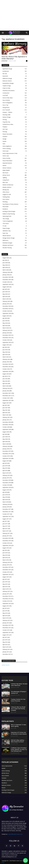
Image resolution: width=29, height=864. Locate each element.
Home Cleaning (7, 148)
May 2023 (5, 352)
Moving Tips (6, 189)
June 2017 (5, 523)
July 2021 (5, 405)
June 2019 (5, 465)
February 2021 (6, 417)
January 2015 (6, 594)
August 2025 (6, 287)
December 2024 (7, 306)
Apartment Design (7, 69)
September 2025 (7, 284)
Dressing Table (6, 114)
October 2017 (6, 514)
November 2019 (7, 453)
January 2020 (6, 449)
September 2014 (7, 603)
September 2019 (7, 458)
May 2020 (5, 439)
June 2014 (5, 610)
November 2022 (7, 366)
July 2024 (5, 318)
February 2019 (6, 475)
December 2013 (7, 625)
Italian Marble (6, 170)
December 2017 (7, 509)
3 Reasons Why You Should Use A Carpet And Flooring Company (18, 708)
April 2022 (5, 383)
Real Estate (5, 206)
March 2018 (6, 502)
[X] (22, 845)
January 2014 (6, 623)
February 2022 (6, 388)
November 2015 (7, 569)
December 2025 (7, 277)
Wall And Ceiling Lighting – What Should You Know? (18, 740)
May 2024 (5, 323)
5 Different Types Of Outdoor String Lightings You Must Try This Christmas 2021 (19, 749)
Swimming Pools (7, 216)
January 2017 (6, 536)
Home (3, 36)
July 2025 (5, 289)
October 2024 (6, 311)
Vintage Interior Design (9, 238)
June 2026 (5, 262)
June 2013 (5, 639)
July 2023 (5, 347)
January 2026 (6, 274)
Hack (4, 143)
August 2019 (6, 461)
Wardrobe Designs (7, 243)
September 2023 (7, 342)
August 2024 (6, 316)
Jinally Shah (4, 60)
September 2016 (7, 545)
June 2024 (5, 320)
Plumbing (5, 201)
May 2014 (5, 613)
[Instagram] (10, 845)
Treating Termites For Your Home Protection (18, 700)
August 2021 (6, 403)
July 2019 (5, 463)
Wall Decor (5, 240)
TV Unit (4, 226)
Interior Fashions (7, 168)
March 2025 (6, 299)
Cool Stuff (5, 95)
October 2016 (6, 543)
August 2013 (6, 635)
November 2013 (7, 627)
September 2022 (7, 371)
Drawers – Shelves (7, 112)
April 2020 (5, 441)
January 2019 (6, 478)
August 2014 (6, 606)
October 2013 (6, 630)
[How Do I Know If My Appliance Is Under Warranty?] (14, 48)
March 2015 (6, 589)
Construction (6, 93)
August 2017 (6, 519)
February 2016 (6, 562)
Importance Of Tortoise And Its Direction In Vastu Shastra (19, 733)
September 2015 (7, 574)
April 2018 (5, 499)
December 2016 (7, 538)
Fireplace (5, 127)
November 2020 (7, 424)
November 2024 (7, 308)
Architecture (6, 71)
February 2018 (6, 504)
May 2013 (5, 642)
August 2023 (6, 345)
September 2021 (7, 400)
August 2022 (6, 374)
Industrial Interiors (7, 163)
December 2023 (7, 335)
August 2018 (6, 490)
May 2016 (5, 555)
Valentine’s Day (6, 230)
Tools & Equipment (8, 221)
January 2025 (6, 303)
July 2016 (5, 550)
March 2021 (6, 415)
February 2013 (6, 649)
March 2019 (6, 473)
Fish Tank (5, 129)
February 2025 (6, 301)
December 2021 (7, 393)
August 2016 (6, 548)
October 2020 (6, 427)
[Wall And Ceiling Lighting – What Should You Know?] (6, 742)
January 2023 (6, 362)
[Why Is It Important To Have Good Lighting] (6, 727)
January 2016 (6, 565)
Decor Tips (5, 105)
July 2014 (5, 608)
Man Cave (5, 182)
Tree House (6, 223)
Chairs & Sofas (6, 88)
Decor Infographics (8, 102)
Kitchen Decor (6, 175)
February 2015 (6, 591)
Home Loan (6, 156)
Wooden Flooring (7, 247)
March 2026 (6, 270)
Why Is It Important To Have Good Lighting (18, 725)
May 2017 (5, 526)
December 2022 (7, 364)
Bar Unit (5, 73)
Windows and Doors (8, 245)
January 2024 (6, 332)
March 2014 (6, 618)
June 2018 (5, 494)
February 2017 (6, 533)
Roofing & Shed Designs (9, 211)
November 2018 (7, 482)
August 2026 (6, 258)
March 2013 (6, 647)
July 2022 (5, 376)
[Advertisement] (14, 15)
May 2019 (5, 468)
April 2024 (5, 325)
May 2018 (5, 497)
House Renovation (7, 160)
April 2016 (5, 557)
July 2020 (5, 434)
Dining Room (6, 107)
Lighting (5, 177)
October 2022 (6, 369)
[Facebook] (6, 845)
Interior (4, 165)
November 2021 (7, 395)
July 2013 (5, 637)
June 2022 (5, 378)
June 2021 (5, 407)
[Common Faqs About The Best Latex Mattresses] (6, 686)
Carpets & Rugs (7, 85)
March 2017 (6, 531)
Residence (5, 209)
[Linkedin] (14, 845)
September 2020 (7, 429)
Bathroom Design (7, 78)
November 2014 (7, 598)
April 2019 (5, 470)
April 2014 (5, 615)
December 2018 (7, 480)
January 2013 (6, 652)
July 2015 (5, 579)
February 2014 (6, 620)
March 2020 (6, 444)
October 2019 (6, 456)
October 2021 (6, 398)
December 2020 (7, 422)
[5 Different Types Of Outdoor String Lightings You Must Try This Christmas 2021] (6, 750)
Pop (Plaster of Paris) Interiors (10, 204)
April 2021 (5, 412)
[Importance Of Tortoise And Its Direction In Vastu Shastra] (6, 734)
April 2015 (5, 586)
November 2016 (7, 540)
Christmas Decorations (9, 90)
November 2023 (7, 337)
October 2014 (6, 601)
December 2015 (7, 567)
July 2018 (5, 492)
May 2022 (5, 381)
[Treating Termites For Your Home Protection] (6, 701)
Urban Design (6, 228)
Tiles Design (6, 218)
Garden (4, 141)
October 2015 (6, 572)
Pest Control (6, 199)
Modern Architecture (8, 185)
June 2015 (5, 581)
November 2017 (7, 511)
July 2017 (5, 521)
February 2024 (6, 330)
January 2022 (6, 391)
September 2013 (7, 632)
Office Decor (6, 192)
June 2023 (5, 349)
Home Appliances (7, 146)
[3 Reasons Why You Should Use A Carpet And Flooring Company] (6, 709)
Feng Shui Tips (6, 122)
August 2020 (6, 432)
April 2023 (5, 354)
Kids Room (5, 172)
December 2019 (7, 451)
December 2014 (7, 596)
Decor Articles (6, 100)
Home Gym (6, 151)
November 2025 (7, 279)
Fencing (5, 119)
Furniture (5, 136)
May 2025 (5, 294)
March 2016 (6, 560)
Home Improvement (8, 153)
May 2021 (5, 410)
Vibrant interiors (7, 235)
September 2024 (7, 313)
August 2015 (6, 577)
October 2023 (6, 340)
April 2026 (5, 267)
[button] (2, 33)
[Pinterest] (18, 845)
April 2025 (5, 296)
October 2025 (6, 282)
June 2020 (5, 436)
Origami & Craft (7, 194)
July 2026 (5, 260)
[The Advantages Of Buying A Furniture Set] (6, 693)
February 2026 (6, 272)
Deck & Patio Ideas (8, 98)
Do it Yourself (6, 110)
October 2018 (6, 485)
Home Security (6, 158)
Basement (5, 76)
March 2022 (6, 386)
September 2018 (7, 487)
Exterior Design (7, 117)
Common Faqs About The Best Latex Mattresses (19, 684)
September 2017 (7, 516)
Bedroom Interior (7, 81)
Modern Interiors (7, 187)
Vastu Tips (5, 233)
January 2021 (6, 420)
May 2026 (5, 265)
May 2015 (5, 584)
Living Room (6, 180)
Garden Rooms (6, 665)
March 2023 (6, 357)
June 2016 (5, 552)
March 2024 (6, 328)
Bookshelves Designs (8, 83)
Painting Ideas (6, 197)
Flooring (5, 131)
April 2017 (5, 528)
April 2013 (5, 644)
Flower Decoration (7, 134)
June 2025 (5, 291)
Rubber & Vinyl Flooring (9, 214)
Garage (4, 139)
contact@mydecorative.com (15, 834)
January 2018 (6, 507)
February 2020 (6, 446)
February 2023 (6, 359)
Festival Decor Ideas (8, 124)
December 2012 (7, 654)
